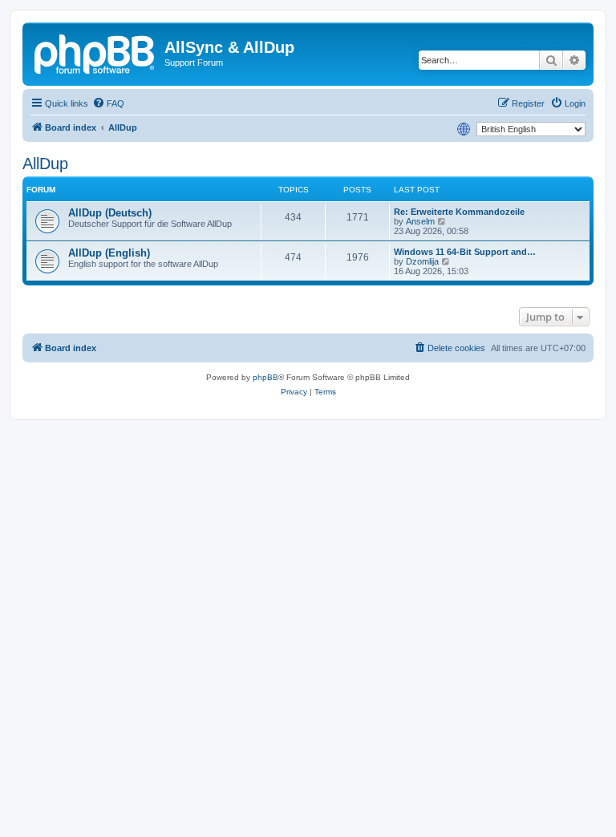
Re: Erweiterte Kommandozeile (459, 211)
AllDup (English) (109, 253)
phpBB (265, 377)
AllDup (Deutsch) (110, 213)
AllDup (45, 163)
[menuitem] (108, 103)
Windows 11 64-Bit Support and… (465, 252)
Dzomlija (422, 261)
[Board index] (95, 52)
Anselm (420, 221)
